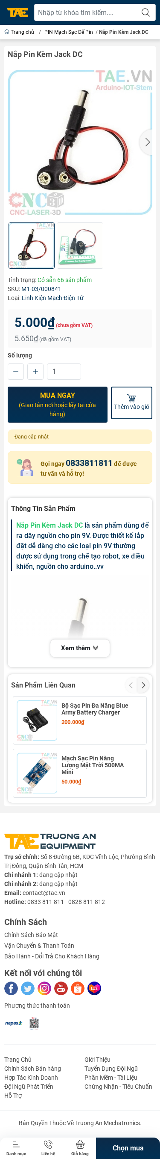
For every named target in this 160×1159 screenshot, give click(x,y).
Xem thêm (76, 648)
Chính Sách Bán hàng (32, 1068)
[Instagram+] (44, 988)
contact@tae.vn (44, 892)
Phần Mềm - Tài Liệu (110, 1077)
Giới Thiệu (97, 1059)
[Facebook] (11, 988)
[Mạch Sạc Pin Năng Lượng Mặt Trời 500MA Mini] (37, 773)
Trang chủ (22, 32)
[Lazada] (94, 988)
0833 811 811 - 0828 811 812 (66, 901)
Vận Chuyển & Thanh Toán (39, 945)
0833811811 (89, 463)
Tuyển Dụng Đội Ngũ (111, 1068)
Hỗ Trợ (13, 1095)
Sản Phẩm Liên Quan (43, 685)
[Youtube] (61, 988)
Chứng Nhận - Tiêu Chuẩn (118, 1086)
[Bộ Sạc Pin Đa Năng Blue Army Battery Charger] (37, 720)
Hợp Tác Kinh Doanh (31, 1077)
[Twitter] (28, 988)
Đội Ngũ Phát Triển (28, 1086)
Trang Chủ (18, 1059)
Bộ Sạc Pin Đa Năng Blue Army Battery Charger (94, 709)
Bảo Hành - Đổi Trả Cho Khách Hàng (51, 956)
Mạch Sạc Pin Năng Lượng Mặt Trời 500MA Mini (92, 765)
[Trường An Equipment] (17, 13)
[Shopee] (77, 988)
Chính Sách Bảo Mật (31, 934)
